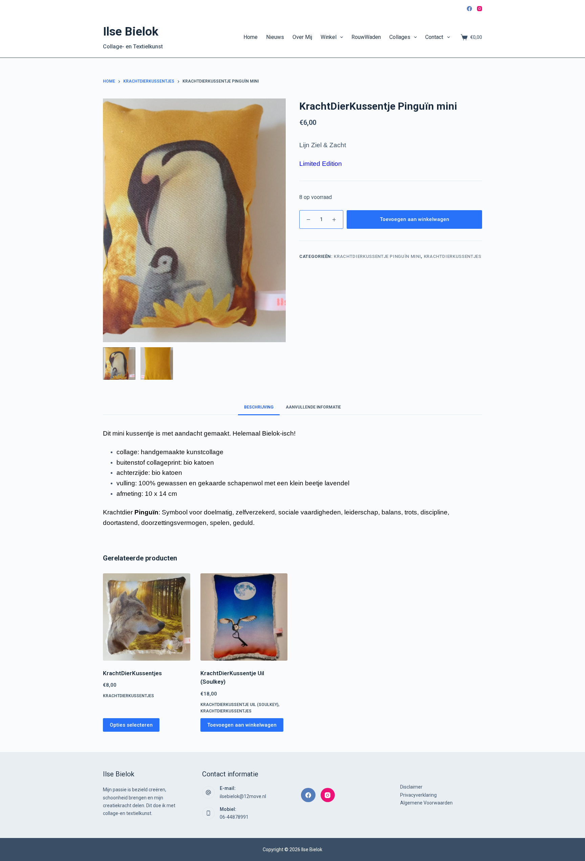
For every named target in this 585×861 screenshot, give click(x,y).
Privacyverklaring (418, 795)
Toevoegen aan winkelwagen (414, 219)
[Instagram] (479, 8)
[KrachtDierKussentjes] (146, 617)
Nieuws (275, 37)
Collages (399, 37)
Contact (434, 37)
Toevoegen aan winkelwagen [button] (242, 725)
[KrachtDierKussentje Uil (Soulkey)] (244, 617)
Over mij (302, 37)
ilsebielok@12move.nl (243, 796)
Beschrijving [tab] (259, 407)
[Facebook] (469, 8)
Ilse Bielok (130, 32)
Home (250, 37)
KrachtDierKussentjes (452, 256)
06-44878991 (234, 817)
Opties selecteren (131, 725)
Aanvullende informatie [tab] (313, 407)
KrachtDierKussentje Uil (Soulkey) (239, 704)
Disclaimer (411, 787)
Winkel (329, 37)
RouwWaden (366, 37)
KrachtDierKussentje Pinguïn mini (377, 256)
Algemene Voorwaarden (426, 802)
